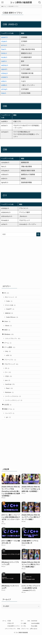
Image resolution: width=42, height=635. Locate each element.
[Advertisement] (21, 260)
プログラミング (11, 364)
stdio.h (4, 81)
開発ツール (9, 409)
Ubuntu (8, 325)
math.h (4, 61)
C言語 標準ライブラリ (13, 626)
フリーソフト (10, 359)
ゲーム (7, 343)
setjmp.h (4, 65)
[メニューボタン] (2, 2)
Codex (9, 301)
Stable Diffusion (12, 317)
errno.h (4, 45)
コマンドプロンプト (12, 338)
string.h (4, 89)
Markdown (9, 392)
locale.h (4, 57)
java (7, 380)
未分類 (7, 404)
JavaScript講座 (35, 623)
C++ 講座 (23, 623)
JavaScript (10, 384)
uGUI (9, 355)
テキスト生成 (10, 305)
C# (7, 368)
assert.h (4, 37)
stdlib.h (4, 85)
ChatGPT (10, 309)
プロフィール (25, 628)
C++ (8, 372)
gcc (8, 417)
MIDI (7, 330)
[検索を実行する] (38, 234)
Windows (9, 334)
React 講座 (34, 626)
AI (6, 293)
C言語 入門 (10, 623)
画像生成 (9, 313)
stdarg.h (4, 73)
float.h (3, 49)
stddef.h (4, 77)
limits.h (4, 53)
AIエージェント (11, 297)
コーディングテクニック (13, 400)
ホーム (4, 620)
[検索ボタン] (39, 2)
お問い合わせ (33, 628)
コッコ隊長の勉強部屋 (21, 2)
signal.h (4, 69)
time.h (3, 93)
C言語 (8, 376)
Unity (8, 351)
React (9, 388)
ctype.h (4, 41)
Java (28, 620)
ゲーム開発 (9, 347)
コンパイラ (9, 413)
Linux (7, 321)
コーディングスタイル (13, 396)
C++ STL (23, 626)
